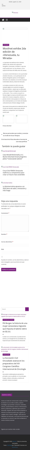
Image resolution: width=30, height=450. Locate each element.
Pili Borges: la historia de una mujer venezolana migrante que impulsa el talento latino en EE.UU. (15, 327)
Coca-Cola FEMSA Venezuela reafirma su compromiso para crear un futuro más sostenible (14, 173)
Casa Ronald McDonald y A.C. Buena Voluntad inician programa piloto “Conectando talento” (15, 157)
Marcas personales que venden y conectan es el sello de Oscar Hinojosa (15, 134)
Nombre (4, 234)
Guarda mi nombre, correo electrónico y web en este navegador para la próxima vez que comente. (15, 262)
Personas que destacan (8, 319)
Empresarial (6, 44)
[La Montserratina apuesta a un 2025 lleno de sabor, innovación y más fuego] (6, 183)
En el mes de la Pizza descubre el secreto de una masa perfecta (14, 140)
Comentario (5, 213)
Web (2, 249)
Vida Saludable (6, 354)
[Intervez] (3, 20)
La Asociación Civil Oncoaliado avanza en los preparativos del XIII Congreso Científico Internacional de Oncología (14, 363)
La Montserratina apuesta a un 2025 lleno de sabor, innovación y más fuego (14, 188)
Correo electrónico (7, 242)
